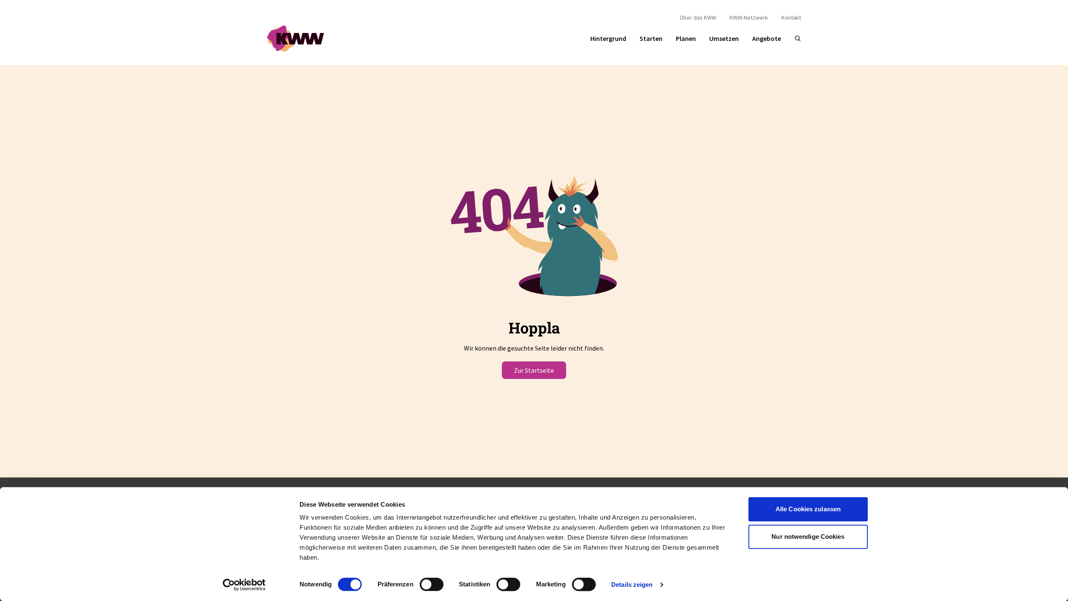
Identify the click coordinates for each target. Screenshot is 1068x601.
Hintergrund (608, 38)
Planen (686, 38)
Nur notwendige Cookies (807, 536)
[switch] (431, 584)
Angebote (766, 38)
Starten (651, 38)
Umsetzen (724, 38)
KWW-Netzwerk (749, 17)
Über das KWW (698, 17)
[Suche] (797, 38)
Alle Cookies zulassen (808, 509)
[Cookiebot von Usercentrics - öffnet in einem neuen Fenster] (244, 584)
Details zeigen (631, 584)
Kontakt (791, 17)
